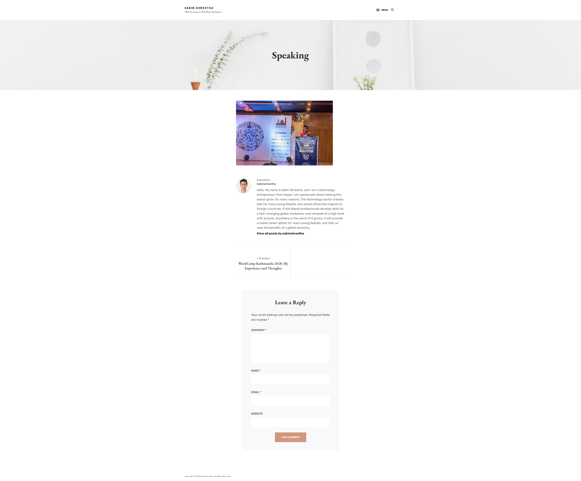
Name (256, 370)
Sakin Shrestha (199, 8)
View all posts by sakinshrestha (280, 233)
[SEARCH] (392, 10)
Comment (259, 330)
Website (257, 413)
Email (256, 392)
